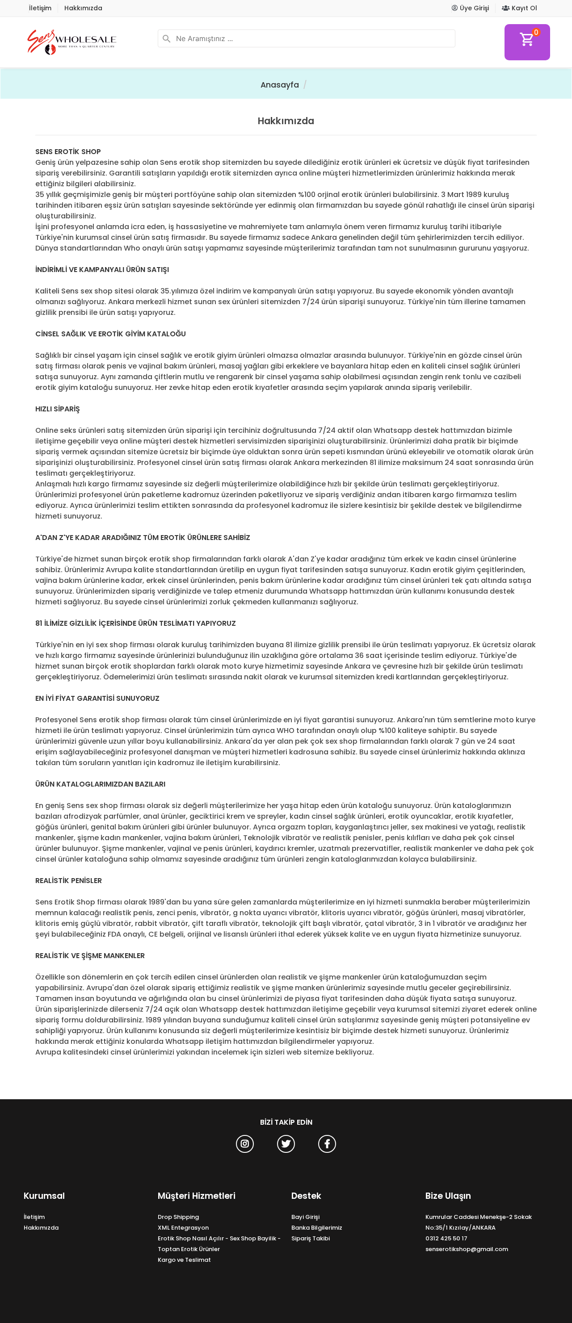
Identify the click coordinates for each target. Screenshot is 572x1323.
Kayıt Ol (523, 8)
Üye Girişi (473, 8)
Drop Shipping (178, 1217)
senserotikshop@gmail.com (466, 1249)
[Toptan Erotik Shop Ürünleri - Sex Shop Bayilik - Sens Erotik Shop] (87, 42)
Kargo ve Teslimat (184, 1260)
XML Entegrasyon (183, 1227)
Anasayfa (280, 85)
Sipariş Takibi (310, 1238)
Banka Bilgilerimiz (316, 1227)
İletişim (40, 8)
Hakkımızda (83, 8)
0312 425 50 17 (446, 1238)
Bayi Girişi (305, 1217)
